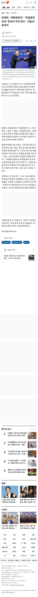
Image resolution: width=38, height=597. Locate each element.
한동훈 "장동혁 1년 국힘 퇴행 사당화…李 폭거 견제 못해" (15, 257)
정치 (4, 535)
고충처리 (34, 560)
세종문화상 (6, 242)
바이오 (33, 543)
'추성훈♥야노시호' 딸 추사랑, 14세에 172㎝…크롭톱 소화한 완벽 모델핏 (17, 444)
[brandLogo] (5, 2)
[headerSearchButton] (27, 2)
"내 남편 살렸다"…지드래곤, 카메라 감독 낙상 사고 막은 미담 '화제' (17, 463)
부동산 (14, 543)
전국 (4, 539)
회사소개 (3, 560)
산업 (4, 543)
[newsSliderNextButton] (35, 429)
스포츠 (4, 509)
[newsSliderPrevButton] (30, 429)
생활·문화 (5, 547)
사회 (14, 535)
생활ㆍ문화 (5, 13)
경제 (23, 535)
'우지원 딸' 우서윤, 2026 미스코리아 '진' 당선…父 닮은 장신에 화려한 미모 (17, 453)
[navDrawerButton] (34, 2)
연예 (3, 483)
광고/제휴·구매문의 (14, 560)
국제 (33, 535)
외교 (14, 539)
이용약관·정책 (25, 560)
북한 (23, 539)
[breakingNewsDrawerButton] (31, 2)
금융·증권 (33, 539)
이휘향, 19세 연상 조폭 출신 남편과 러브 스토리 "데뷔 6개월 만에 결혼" (17, 435)
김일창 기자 (8, 33)
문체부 (26, 242)
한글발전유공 (17, 242)
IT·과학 (23, 543)
